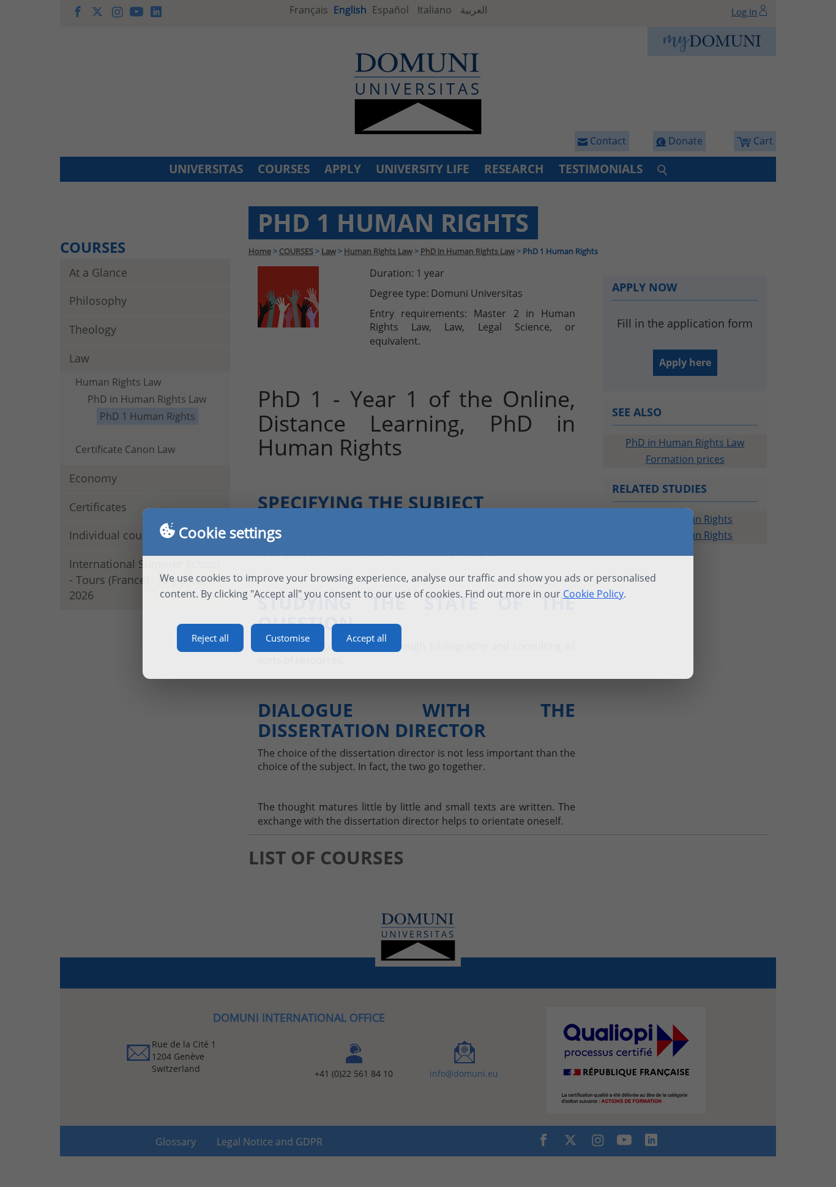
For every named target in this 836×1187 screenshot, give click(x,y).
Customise (288, 638)
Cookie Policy (593, 594)
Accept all (366, 638)
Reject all (210, 638)
